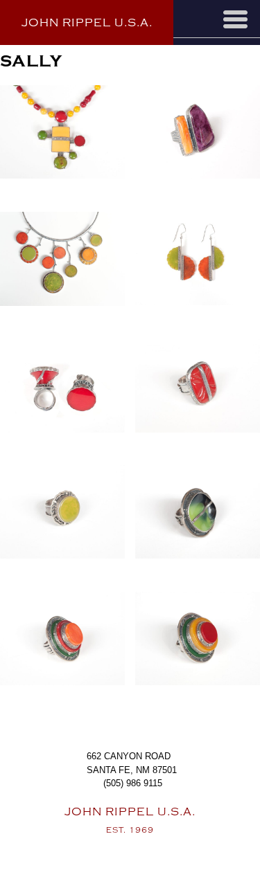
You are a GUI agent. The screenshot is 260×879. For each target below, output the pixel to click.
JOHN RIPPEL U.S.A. (87, 23)
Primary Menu (235, 19)
